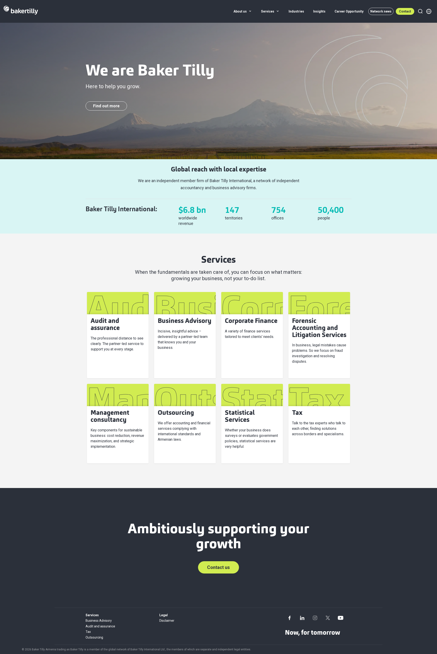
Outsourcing (94, 637)
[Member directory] (429, 11)
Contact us (218, 567)
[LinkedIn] (302, 617)
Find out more (106, 105)
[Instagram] (315, 617)
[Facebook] (289, 617)
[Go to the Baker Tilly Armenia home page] (21, 11)
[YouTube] (340, 617)
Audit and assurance (100, 626)
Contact (405, 11)
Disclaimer (166, 620)
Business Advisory (99, 620)
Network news (380, 11)
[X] (327, 617)
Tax (88, 632)
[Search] (420, 11)
